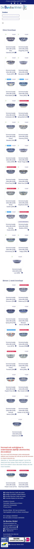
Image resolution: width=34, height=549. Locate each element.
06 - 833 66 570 (9, 531)
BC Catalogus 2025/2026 (10, 516)
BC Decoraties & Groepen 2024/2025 (13, 517)
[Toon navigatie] (3, 23)
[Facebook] (20, 3)
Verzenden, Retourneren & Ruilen (12, 503)
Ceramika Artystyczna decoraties (14, 498)
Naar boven (29, 548)
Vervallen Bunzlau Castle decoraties (15, 496)
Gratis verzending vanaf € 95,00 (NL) (16, 1)
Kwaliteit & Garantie (8, 501)
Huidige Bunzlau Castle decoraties (15, 492)
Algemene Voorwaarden (10, 505)
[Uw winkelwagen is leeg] (14, 3)
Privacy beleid (7, 507)
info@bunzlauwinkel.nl (11, 529)
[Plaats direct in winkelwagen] (16, 53)
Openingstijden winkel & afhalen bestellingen (16, 512)
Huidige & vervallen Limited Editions (15, 494)
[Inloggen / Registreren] (11, 3)
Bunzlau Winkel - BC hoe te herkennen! (14, 510)
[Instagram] (17, 3)
